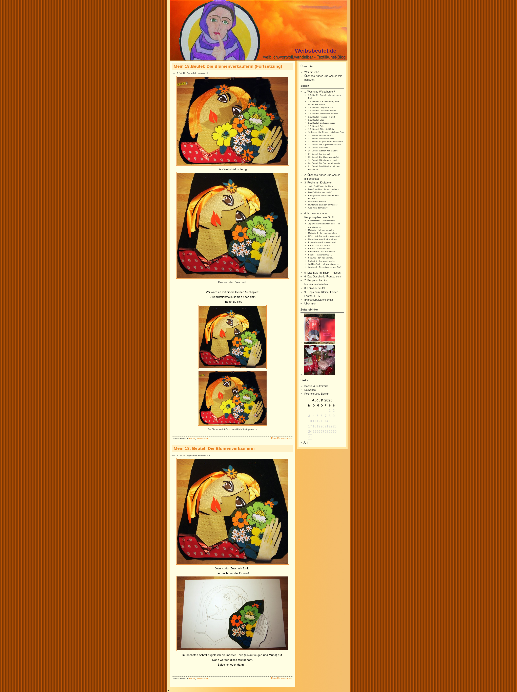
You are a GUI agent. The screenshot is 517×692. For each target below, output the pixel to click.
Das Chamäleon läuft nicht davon (323, 189)
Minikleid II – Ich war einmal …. (322, 233)
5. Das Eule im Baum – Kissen (322, 272)
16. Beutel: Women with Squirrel (323, 151)
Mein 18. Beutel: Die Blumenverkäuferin (214, 448)
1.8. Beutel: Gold (316, 126)
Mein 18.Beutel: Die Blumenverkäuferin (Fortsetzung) (228, 66)
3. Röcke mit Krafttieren (318, 182)
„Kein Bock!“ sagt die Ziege (320, 186)
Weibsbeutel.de (315, 51)
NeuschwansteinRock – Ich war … (324, 239)
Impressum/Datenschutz (318, 299)
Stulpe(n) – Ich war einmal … (321, 261)
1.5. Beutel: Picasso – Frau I (321, 117)
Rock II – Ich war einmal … (320, 248)
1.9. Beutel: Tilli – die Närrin (321, 129)
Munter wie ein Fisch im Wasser (322, 205)
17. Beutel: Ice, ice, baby (320, 154)
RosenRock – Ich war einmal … (322, 251)
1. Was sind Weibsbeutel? (319, 91)
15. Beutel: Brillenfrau (318, 148)
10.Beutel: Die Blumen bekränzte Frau (326, 132)
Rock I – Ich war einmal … (320, 245)
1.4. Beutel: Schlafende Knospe (323, 114)
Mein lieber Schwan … (318, 201)
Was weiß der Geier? (318, 208)
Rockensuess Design (316, 393)
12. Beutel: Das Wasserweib (321, 138)
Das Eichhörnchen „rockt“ (320, 192)
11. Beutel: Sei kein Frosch (320, 135)
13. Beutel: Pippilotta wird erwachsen (325, 141)
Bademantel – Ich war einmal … (323, 221)
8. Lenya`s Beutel (314, 288)
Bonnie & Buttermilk (316, 386)
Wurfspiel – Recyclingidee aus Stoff (324, 267)
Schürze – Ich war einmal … (321, 258)
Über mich (310, 303)
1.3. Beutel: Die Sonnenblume (322, 110)
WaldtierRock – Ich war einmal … (323, 264)
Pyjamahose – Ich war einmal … (323, 242)
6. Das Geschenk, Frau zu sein (322, 276)
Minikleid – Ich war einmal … (321, 230)
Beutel (192, 438)
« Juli (304, 442)
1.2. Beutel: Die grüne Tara (320, 107)
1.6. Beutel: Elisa (316, 120)
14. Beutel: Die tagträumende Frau (324, 145)
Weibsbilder (202, 438)
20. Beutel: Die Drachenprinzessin (324, 163)
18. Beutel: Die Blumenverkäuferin (324, 157)
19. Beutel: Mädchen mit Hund (322, 160)
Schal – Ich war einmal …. (320, 255)
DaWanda (310, 389)
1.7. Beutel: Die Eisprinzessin (321, 123)
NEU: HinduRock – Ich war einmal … (325, 236)
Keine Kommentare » (281, 438)
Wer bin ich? (311, 72)
